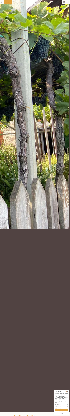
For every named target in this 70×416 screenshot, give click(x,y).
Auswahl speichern (61, 411)
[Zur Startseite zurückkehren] (35, 10)
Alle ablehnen (61, 413)
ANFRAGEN (8, 2)
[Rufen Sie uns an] (2, 3)
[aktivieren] (56, 406)
